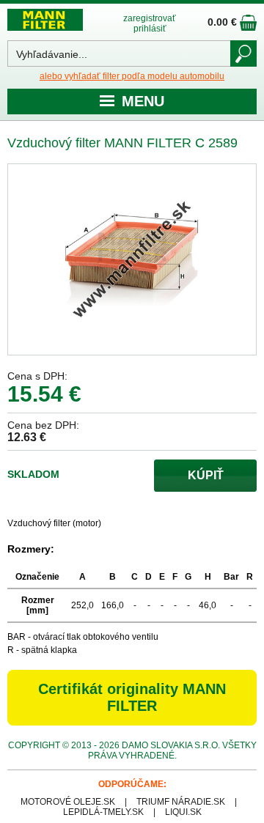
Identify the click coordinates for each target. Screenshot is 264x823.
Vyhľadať (243, 53)
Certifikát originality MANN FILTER (132, 697)
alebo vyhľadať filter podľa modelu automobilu (132, 76)
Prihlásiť (149, 28)
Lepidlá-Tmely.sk (103, 812)
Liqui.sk (183, 812)
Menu (143, 101)
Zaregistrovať (149, 18)
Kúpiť (206, 475)
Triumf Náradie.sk (180, 802)
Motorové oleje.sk (68, 802)
